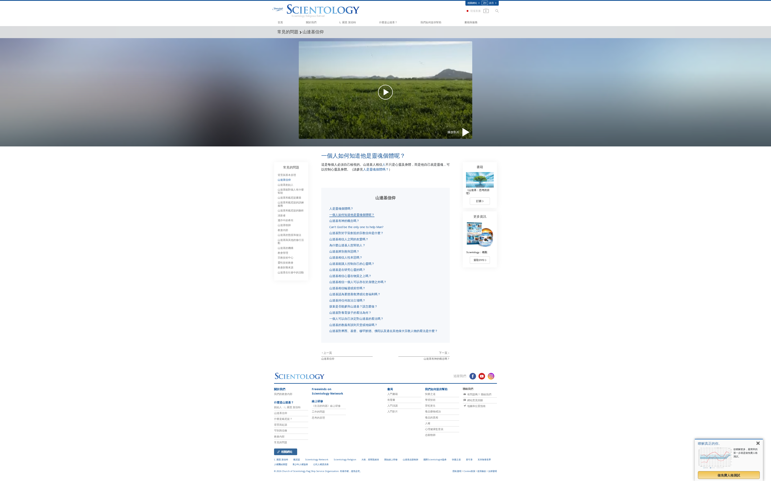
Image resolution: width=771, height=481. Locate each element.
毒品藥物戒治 (433, 411)
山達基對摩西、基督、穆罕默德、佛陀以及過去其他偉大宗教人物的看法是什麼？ (383, 331)
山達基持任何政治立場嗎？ (347, 300)
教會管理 (283, 253)
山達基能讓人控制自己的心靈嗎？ (351, 264)
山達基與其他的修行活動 (291, 241)
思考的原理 (318, 417)
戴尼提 (296, 459)
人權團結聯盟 (280, 464)
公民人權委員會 (321, 464)
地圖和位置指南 (476, 406)
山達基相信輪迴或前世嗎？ (347, 288)
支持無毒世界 (484, 459)
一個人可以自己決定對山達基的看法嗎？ (356, 319)
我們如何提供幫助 (430, 22)
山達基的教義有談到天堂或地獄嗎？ (353, 325)
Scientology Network (316, 459)
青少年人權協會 (300, 464)
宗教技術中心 (285, 258)
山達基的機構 (285, 248)
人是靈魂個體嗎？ (376, 169)
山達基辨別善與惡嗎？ (344, 251)
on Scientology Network (327, 391)
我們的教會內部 (283, 394)
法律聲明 (492, 471)
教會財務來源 (285, 267)
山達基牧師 (284, 225)
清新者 (282, 215)
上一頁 (327, 353)
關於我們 (311, 22)
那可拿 (469, 459)
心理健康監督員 (434, 429)
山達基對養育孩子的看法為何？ (350, 313)
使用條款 (481, 471)
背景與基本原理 (287, 175)
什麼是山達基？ (388, 22)
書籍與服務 (470, 22)
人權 (427, 423)
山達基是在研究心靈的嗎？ (347, 270)
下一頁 (443, 353)
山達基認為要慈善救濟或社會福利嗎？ (354, 294)
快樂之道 (430, 394)
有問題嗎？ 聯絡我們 (479, 394)
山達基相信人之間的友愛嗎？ (348, 239)
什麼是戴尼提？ (283, 419)
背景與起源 (280, 424)
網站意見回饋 (475, 400)
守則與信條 (280, 430)
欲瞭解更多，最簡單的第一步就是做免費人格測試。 (745, 453)
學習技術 (430, 400)
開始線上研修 (391, 459)
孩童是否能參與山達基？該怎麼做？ (353, 306)
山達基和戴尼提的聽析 (291, 210)
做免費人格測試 (729, 475)
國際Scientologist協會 (435, 459)
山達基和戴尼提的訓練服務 (291, 204)
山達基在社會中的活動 (291, 272)
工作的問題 (318, 411)
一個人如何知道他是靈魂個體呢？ (351, 215)
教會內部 (283, 230)
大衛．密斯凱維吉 (370, 459)
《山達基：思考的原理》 (478, 191)
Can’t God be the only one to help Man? (356, 227)
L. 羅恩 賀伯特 (348, 22)
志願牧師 (430, 435)
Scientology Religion (345, 459)
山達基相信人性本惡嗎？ (345, 257)
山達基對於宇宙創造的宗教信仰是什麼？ (356, 233)
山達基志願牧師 (410, 459)
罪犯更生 (430, 405)
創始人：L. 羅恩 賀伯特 (287, 407)
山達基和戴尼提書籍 (289, 198)
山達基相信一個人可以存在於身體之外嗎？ (358, 282)
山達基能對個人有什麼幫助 (291, 191)
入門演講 (392, 405)
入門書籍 (392, 394)
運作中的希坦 (285, 220)
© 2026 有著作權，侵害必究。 (318, 471)
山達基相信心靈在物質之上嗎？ (350, 276)
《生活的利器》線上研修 (326, 406)
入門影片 (392, 411)
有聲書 (391, 400)
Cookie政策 (469, 471)
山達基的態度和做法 (289, 235)
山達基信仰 (327, 359)
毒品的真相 (431, 417)
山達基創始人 (285, 185)
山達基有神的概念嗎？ (344, 221)
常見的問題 (291, 167)
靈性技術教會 (285, 263)
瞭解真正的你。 (710, 443)
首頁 (280, 22)
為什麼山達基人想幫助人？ (347, 245)
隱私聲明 (457, 471)
